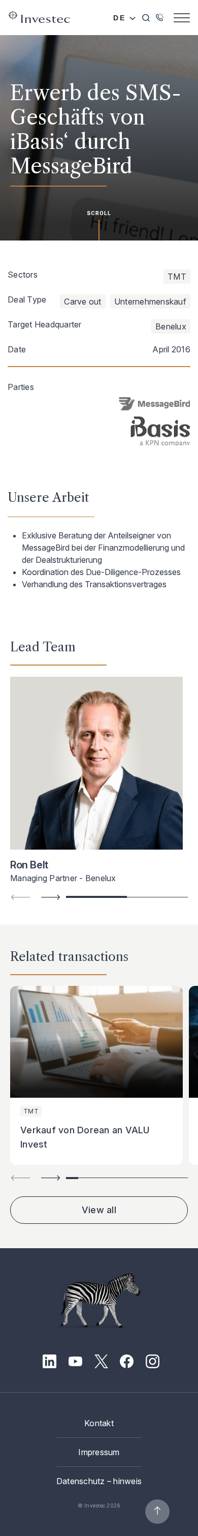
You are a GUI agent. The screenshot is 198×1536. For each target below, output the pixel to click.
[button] (51, 897)
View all (99, 1209)
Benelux (170, 326)
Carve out (82, 301)
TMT (177, 277)
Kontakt (99, 1423)
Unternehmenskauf (150, 301)
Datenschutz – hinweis (99, 1481)
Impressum (98, 1452)
